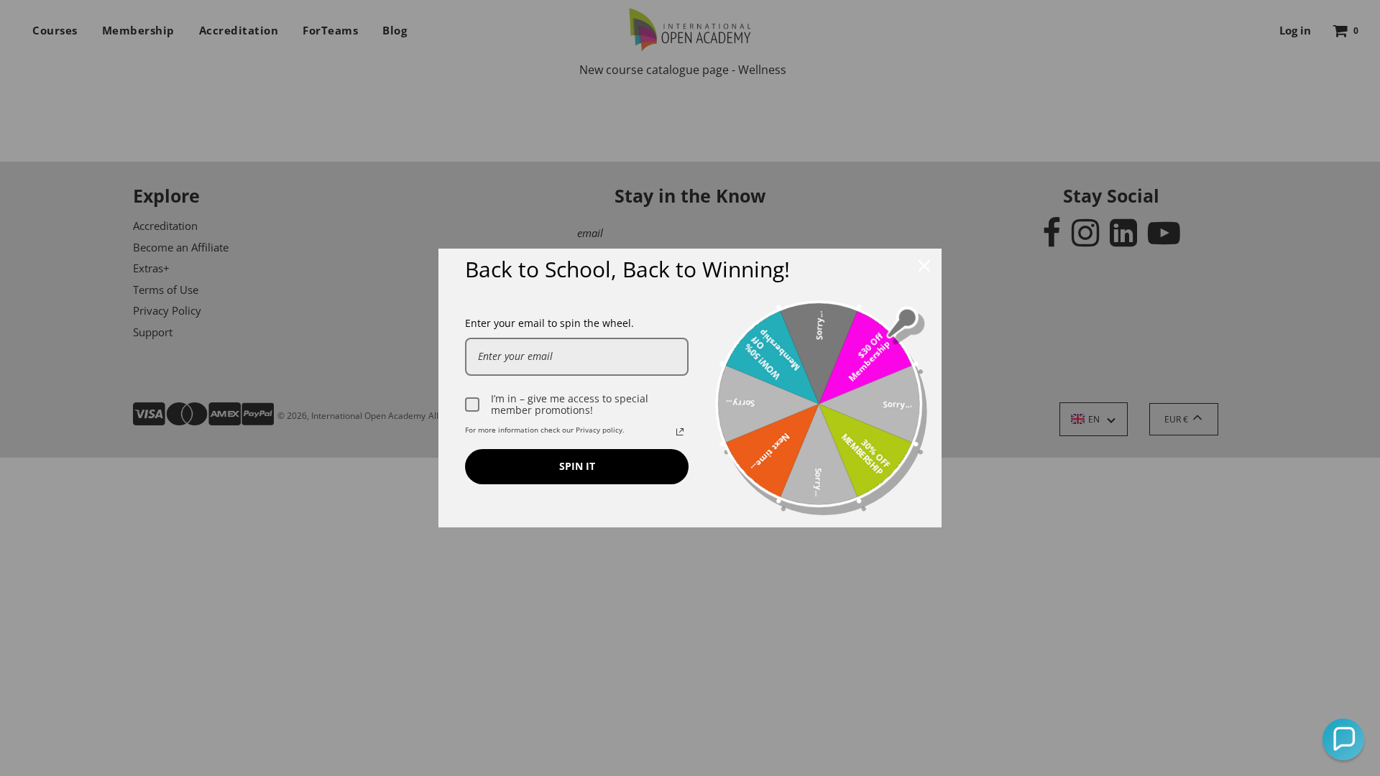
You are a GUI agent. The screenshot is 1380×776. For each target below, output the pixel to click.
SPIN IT (577, 466)
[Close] (924, 266)
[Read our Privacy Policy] (680, 431)
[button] (1343, 739)
